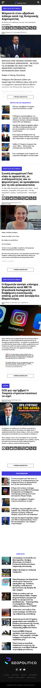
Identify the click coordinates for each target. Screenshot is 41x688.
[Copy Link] (31, 28)
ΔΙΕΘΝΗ (6, 675)
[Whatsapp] (19, 28)
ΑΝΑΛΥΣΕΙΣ (31, 677)
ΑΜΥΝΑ (23, 675)
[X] (7, 28)
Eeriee (32, 685)
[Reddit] (11, 28)
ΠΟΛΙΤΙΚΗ (15, 675)
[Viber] (23, 28)
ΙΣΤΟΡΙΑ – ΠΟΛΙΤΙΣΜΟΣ (16, 677)
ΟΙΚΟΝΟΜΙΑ (33, 675)
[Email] (27, 28)
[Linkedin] (15, 28)
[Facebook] (3, 28)
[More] (34, 28)
